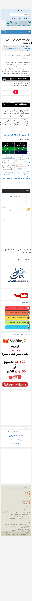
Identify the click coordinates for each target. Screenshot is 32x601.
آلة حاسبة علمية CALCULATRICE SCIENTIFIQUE (17, 524)
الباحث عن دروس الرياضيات (23, 529)
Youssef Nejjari (24, 499)
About (20, 18)
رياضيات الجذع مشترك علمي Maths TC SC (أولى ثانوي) (16, 512)
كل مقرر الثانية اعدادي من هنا (16, 135)
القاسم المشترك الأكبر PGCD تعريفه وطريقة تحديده (17, 318)
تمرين (28, 48)
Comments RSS (14, 534)
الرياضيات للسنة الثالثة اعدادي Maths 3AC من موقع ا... (17, 518)
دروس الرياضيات (22, 48)
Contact (13, 18)
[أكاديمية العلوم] (16, 435)
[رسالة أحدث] (26, 182)
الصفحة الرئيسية (26, 509)
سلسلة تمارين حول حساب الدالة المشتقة (17, 322)
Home (25, 18)
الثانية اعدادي (23, 46)
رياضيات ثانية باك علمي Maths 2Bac (21, 516)
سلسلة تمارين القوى (13, 48)
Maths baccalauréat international (16, 431)
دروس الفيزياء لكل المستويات (16, 443)
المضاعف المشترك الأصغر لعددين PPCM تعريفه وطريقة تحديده (16, 327)
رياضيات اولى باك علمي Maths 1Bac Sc (20, 514)
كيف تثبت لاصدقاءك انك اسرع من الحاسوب (28, 156)
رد (4, 206)
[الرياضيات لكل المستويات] (23, 530)
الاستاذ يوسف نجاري (22, 534)
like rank (14, 530)
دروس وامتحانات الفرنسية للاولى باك (16, 439)
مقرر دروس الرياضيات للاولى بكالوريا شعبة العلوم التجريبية (16, 313)
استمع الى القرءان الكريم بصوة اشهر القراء (20, 527)
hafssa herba (25, 501)
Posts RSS (7, 534)
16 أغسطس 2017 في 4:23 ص (15, 210)
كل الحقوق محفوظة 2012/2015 (10, 532)
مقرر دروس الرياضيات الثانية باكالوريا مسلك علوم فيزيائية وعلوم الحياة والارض (16, 308)
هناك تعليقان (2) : (20, 50)
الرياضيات (17, 46)
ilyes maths (25, 503)
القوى (13, 46)
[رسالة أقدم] (6, 182)
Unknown (21, 210)
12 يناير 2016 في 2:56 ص (14, 196)
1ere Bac (26, 490)
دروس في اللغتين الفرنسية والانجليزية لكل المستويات (17, 526)
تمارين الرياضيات (8, 46)
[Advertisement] (16, 4)
